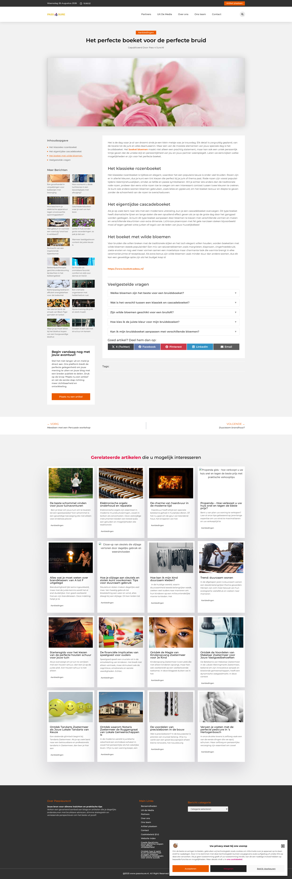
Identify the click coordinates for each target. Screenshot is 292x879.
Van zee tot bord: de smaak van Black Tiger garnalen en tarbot (57, 312)
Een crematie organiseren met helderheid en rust (80, 292)
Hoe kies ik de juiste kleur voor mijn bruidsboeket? (173, 321)
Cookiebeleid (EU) (150, 834)
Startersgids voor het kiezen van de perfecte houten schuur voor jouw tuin (70, 655)
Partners (146, 14)
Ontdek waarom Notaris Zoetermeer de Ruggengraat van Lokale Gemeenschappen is (119, 730)
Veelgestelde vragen (60, 160)
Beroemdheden (149, 806)
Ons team (200, 14)
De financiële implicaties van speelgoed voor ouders (119, 653)
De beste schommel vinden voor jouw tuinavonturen (68, 504)
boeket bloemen (138, 149)
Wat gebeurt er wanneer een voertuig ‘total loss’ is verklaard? (58, 231)
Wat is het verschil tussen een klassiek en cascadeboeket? (173, 302)
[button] (282, 846)
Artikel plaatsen (149, 826)
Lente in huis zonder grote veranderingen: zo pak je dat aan (83, 231)
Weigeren (228, 869)
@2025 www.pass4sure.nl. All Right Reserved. (146, 873)
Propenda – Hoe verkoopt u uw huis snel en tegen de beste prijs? (221, 506)
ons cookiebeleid (234, 859)
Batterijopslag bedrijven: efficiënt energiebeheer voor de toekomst (58, 292)
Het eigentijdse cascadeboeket (65, 151)
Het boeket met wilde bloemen (66, 155)
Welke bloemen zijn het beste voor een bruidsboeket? (173, 293)
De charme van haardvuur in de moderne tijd (169, 504)
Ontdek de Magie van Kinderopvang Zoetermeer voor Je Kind (167, 655)
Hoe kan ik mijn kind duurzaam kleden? (164, 579)
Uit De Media (164, 14)
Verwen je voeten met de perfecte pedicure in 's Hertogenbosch (216, 729)
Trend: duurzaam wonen (216, 577)
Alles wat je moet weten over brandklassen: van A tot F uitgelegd (69, 580)
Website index (148, 838)
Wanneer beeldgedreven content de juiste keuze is (83, 242)
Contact (216, 14)
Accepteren (190, 869)
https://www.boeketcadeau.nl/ (126, 268)
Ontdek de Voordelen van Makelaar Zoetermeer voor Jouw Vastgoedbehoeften (217, 655)
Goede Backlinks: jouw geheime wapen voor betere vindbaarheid (152, 844)
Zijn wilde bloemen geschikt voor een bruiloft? (173, 312)
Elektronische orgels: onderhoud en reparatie (116, 504)
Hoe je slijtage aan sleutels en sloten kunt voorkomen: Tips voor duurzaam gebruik (119, 580)
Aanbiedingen (146, 32)
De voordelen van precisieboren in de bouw (167, 728)
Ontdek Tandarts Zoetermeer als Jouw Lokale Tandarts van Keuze (69, 729)
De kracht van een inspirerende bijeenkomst (55, 251)
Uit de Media (147, 810)
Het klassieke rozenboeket (63, 147)
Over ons (183, 14)
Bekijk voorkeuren (266, 869)
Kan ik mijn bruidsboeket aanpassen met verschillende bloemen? (173, 331)
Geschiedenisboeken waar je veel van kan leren (81, 209)
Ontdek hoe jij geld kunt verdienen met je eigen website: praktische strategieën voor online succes (152, 854)
